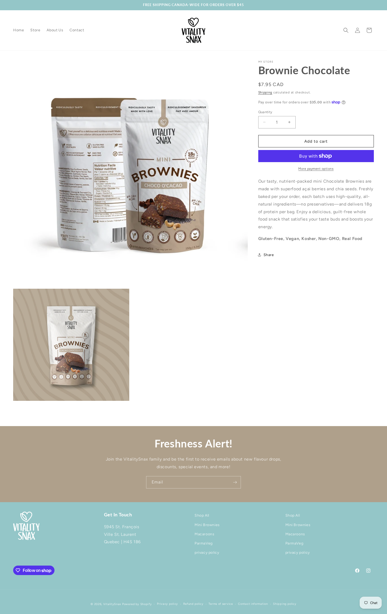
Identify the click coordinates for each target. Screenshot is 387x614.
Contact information (253, 604)
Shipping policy (284, 604)
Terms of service (221, 604)
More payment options (316, 169)
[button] (346, 30)
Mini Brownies (207, 524)
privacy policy (207, 552)
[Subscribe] (235, 482)
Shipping (265, 92)
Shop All (202, 515)
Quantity (265, 112)
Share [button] (269, 254)
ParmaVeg (204, 543)
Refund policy (193, 604)
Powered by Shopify (137, 604)
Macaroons (204, 534)
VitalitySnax (112, 604)
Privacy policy (167, 604)
